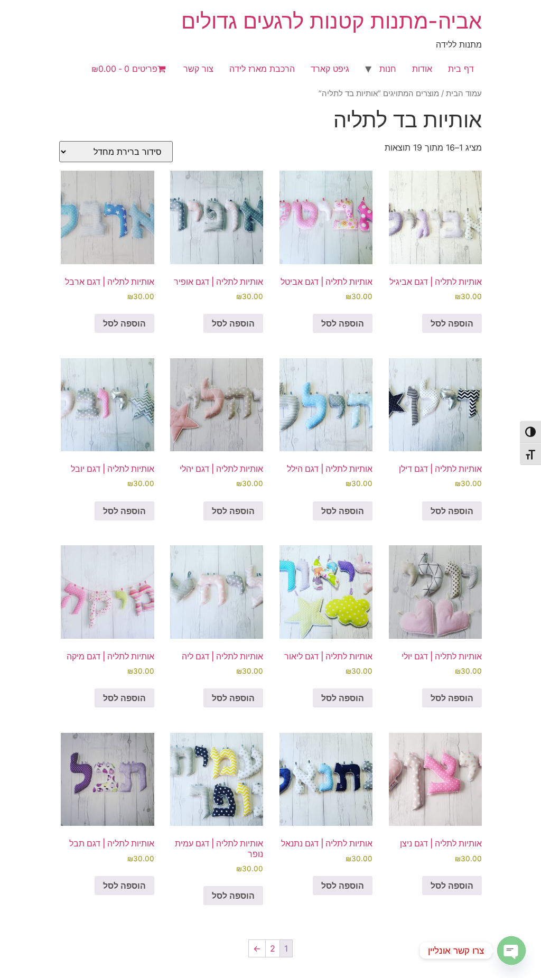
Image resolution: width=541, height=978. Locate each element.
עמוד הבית (464, 93)
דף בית (461, 68)
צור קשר (198, 68)
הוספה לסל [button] (452, 323)
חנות (387, 68)
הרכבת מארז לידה (262, 68)
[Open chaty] (511, 950)
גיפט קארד (330, 68)
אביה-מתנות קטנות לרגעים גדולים (331, 21)
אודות (422, 68)
